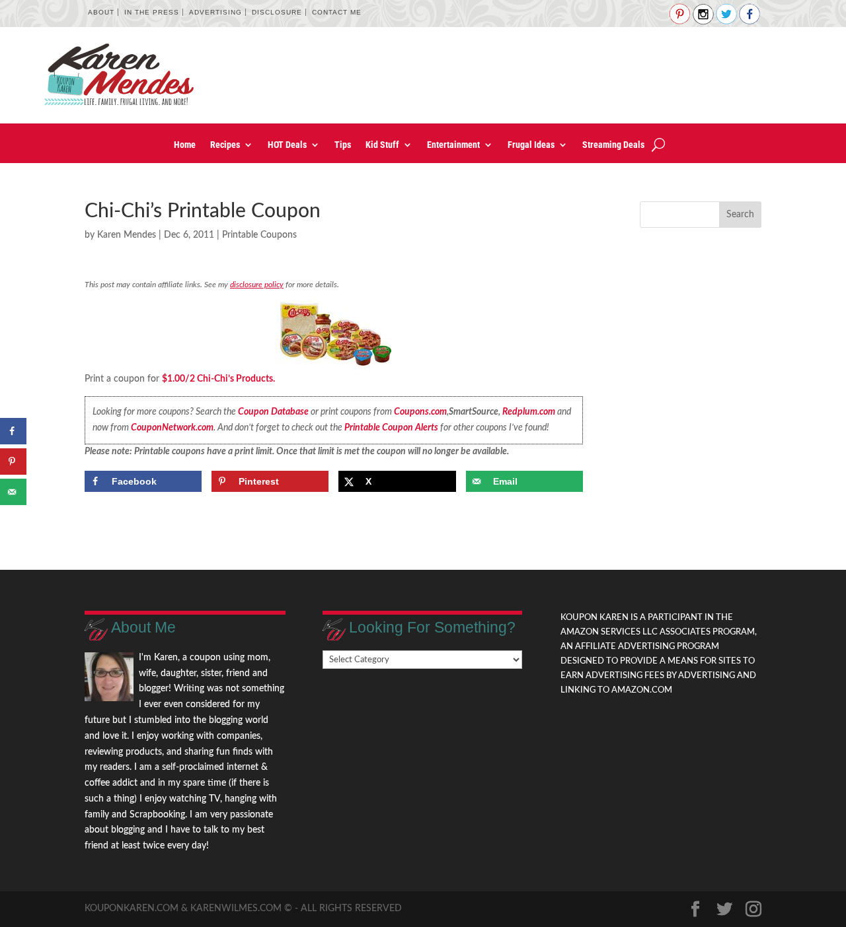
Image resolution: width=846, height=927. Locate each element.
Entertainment (453, 145)
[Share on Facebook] (13, 431)
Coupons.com (420, 412)
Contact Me (337, 12)
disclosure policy (257, 285)
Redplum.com (528, 412)
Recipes (225, 145)
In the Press (151, 12)
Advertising (215, 12)
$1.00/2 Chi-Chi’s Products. (218, 379)
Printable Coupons (259, 235)
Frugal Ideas (531, 145)
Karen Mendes (126, 235)
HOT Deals (287, 145)
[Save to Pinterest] (13, 461)
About (101, 12)
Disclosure (277, 12)
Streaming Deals (613, 145)
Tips (342, 145)
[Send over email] (13, 492)
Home (185, 145)
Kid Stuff (382, 145)
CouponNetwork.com (172, 427)
